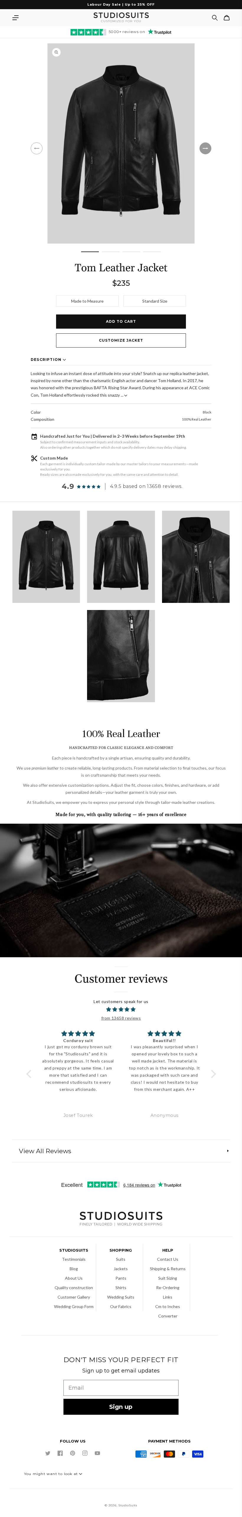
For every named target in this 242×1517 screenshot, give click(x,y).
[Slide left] (36, 148)
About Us (74, 1278)
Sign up (121, 1406)
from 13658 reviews (121, 1017)
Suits (120, 1259)
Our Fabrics (120, 1306)
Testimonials (74, 1259)
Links (167, 1296)
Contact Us (167, 1259)
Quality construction (74, 1287)
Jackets (121, 1268)
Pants (120, 1278)
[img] (121, 1009)
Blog (74, 1268)
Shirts (120, 1287)
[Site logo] (121, 1219)
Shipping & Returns (168, 1268)
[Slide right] (205, 148)
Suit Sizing (167, 1278)
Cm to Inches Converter (167, 1311)
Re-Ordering (167, 1287)
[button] (15, 17)
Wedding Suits (120, 1296)
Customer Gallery (74, 1296)
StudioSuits (127, 1505)
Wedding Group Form (74, 1306)
